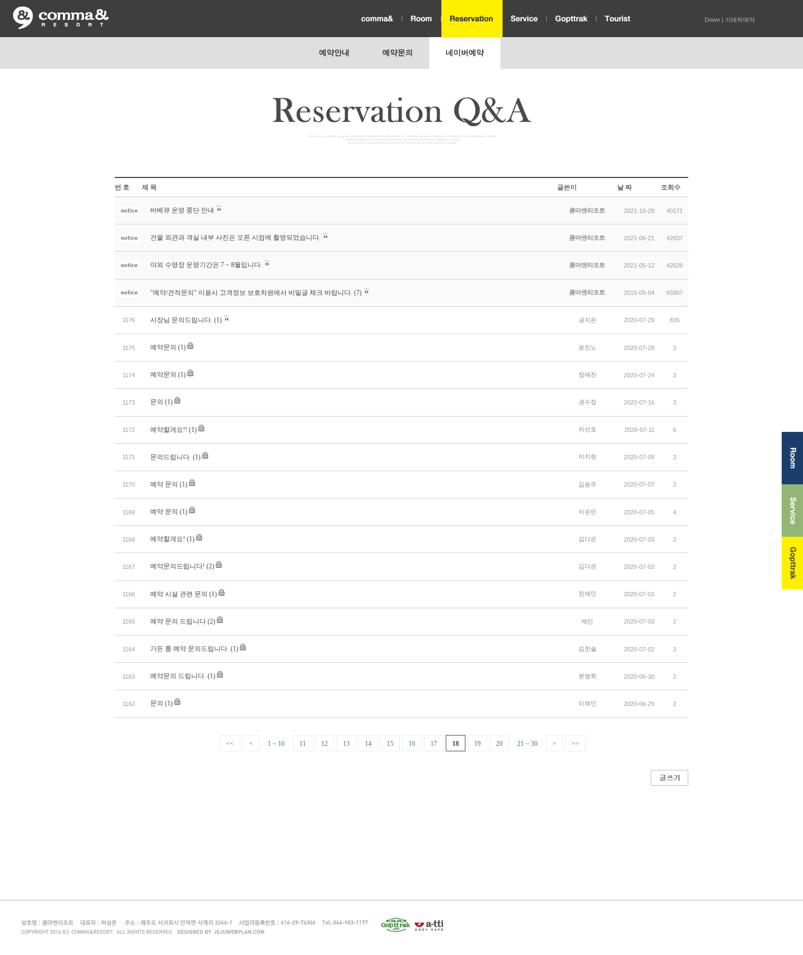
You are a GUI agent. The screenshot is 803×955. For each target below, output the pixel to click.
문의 (156, 402)
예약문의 (163, 347)
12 (324, 744)
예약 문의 (164, 484)
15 (390, 744)
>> (575, 744)
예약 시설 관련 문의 (179, 594)
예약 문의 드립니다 (178, 621)
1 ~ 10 (276, 744)
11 (302, 744)
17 (433, 744)
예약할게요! (167, 539)
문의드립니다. (170, 457)
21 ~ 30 (527, 744)
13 (346, 744)
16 (412, 744)
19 (477, 744)
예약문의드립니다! (177, 566)
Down (712, 19)
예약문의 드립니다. (178, 676)
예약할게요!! (168, 430)
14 (368, 744)
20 (499, 744)
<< (230, 744)
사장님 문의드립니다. (181, 320)
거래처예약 (740, 19)
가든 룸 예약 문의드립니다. (189, 649)
